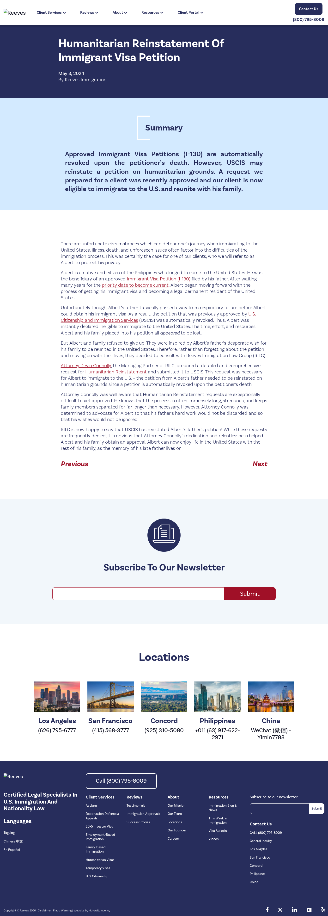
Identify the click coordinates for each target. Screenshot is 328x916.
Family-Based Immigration (95, 849)
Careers (173, 838)
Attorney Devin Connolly (86, 366)
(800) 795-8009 (308, 19)
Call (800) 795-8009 (121, 781)
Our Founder (177, 830)
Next (260, 463)
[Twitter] (280, 910)
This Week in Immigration (218, 820)
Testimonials (136, 806)
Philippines (258, 874)
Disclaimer (44, 910)
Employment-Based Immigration (100, 837)
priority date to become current (135, 285)
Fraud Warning (62, 910)
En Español (12, 850)
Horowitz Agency (99, 910)
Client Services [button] (49, 12)
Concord (256, 866)
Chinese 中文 (13, 841)
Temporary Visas (98, 868)
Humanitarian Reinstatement (116, 372)
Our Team (175, 814)
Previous (74, 463)
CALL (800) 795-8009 (266, 833)
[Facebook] (267, 910)
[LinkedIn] (294, 910)
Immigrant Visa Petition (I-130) (158, 279)
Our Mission (176, 806)
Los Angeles (258, 849)
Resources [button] (150, 12)
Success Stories (138, 822)
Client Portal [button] (188, 12)
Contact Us (308, 8)
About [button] (118, 12)
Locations (175, 822)
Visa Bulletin (218, 831)
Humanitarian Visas (100, 860)
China (254, 882)
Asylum (91, 806)
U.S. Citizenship (97, 876)
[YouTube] (309, 910)
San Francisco (260, 857)
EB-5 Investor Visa (99, 826)
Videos (214, 839)
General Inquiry (261, 841)
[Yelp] (322, 910)
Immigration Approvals (143, 814)
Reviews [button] (87, 12)
